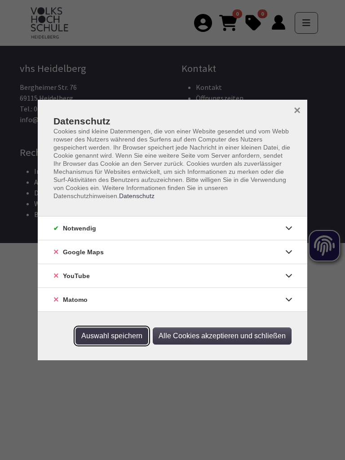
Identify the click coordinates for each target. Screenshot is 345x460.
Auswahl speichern (111, 336)
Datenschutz (137, 195)
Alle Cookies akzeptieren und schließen (222, 336)
